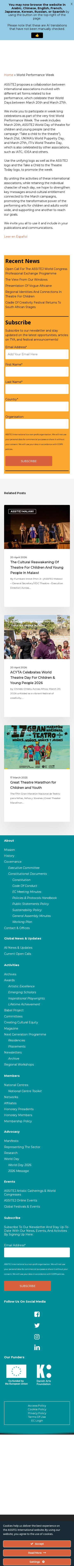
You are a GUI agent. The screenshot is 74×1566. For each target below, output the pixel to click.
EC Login (37, 1420)
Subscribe (12, 1218)
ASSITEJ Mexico (22, 731)
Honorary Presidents (19, 1109)
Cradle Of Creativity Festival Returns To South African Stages (33, 305)
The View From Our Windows (26, 279)
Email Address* (16, 347)
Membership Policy (18, 1121)
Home (8, 75)
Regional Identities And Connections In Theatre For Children (33, 294)
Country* (11, 399)
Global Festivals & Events (22, 1206)
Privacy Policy (37, 1413)
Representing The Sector (22, 1147)
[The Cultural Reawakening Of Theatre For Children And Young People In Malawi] (37, 556)
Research (11, 1153)
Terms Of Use (37, 1416)
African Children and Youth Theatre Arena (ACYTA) (32, 623)
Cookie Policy (37, 1409)
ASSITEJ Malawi (22, 511)
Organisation (14, 417)
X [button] (72, 4)
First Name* (13, 364)
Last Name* (13, 382)
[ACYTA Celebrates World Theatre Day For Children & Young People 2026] (37, 666)
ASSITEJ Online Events (20, 1200)
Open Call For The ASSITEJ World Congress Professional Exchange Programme (36, 271)
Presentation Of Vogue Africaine (28, 286)
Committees (13, 1016)
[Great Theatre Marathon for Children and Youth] (37, 773)
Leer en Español (15, 236)
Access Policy (37, 1405)
